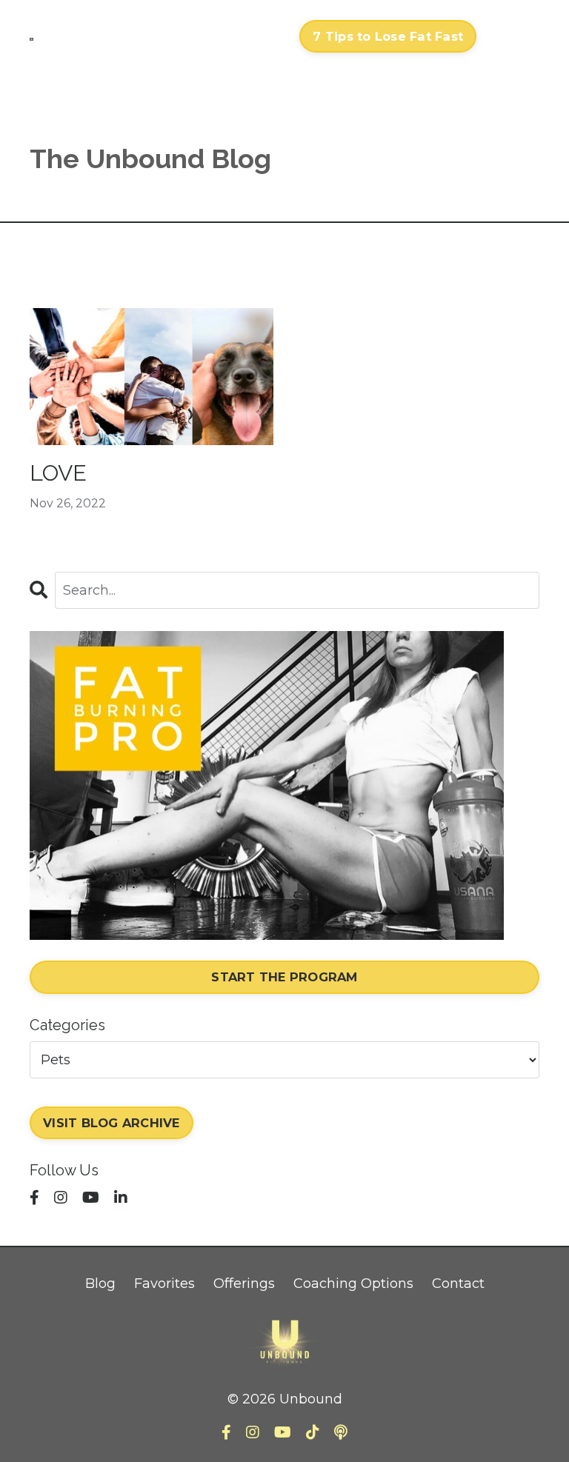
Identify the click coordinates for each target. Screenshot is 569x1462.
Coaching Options (353, 1283)
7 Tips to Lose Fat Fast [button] (388, 36)
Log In (511, 35)
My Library (139, 36)
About (196, 35)
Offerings (244, 1283)
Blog (100, 1283)
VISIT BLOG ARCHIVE (111, 1122)
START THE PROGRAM (284, 976)
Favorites (164, 1283)
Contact (258, 35)
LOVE (58, 473)
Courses (75, 25)
